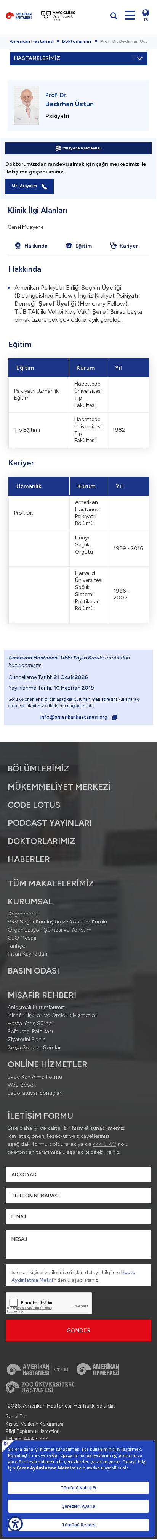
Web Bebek (22, 1085)
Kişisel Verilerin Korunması (34, 1424)
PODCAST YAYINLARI (50, 823)
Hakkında (36, 246)
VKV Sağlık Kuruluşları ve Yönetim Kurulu (57, 922)
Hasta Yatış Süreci (30, 1023)
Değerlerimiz (23, 913)
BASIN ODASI (33, 971)
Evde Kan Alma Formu (35, 1077)
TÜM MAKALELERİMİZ (51, 883)
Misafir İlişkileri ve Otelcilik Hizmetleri (53, 1015)
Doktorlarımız (77, 41)
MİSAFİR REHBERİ (42, 995)
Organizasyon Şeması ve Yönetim (49, 930)
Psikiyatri (57, 116)
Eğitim (83, 246)
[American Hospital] (19, 15)
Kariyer (129, 246)
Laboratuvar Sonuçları (35, 1093)
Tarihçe (16, 946)
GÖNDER (79, 1330)
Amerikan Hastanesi (32, 41)
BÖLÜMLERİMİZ (38, 768)
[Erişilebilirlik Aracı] (15, 1523)
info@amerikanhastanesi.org (74, 717)
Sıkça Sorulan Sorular (34, 1047)
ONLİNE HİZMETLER (47, 1064)
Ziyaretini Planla (27, 1039)
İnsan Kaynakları (27, 954)
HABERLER (29, 859)
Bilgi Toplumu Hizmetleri (32, 1431)
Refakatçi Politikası (30, 1031)
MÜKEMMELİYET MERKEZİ (59, 787)
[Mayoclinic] (58, 15)
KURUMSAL (30, 901)
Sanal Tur (16, 1416)
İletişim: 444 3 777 (27, 1439)
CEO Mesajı (22, 938)
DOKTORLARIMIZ (41, 841)
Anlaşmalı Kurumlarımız (36, 1007)
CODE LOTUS (34, 805)
